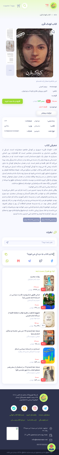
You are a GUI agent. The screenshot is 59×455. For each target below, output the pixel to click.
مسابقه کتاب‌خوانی (16, 415)
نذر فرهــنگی (43, 420)
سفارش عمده (44, 415)
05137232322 (42, 445)
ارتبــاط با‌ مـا (32, 420)
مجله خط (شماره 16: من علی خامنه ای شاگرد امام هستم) (23, 332)
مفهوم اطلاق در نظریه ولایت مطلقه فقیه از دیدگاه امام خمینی (24, 314)
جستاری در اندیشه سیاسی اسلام (27, 349)
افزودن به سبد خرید (12, 101)
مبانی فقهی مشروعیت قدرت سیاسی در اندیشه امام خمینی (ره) (25, 296)
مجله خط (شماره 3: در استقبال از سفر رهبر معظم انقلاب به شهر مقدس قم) (23, 368)
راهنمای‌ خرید (31, 415)
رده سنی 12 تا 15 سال (31, 220)
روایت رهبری (35, 276)
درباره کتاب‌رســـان (18, 420)
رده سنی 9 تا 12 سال (49, 220)
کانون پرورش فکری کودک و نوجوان (34, 91)
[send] (7, 242)
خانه (55, 15)
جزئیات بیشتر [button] (46, 113)
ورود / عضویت (8, 5)
